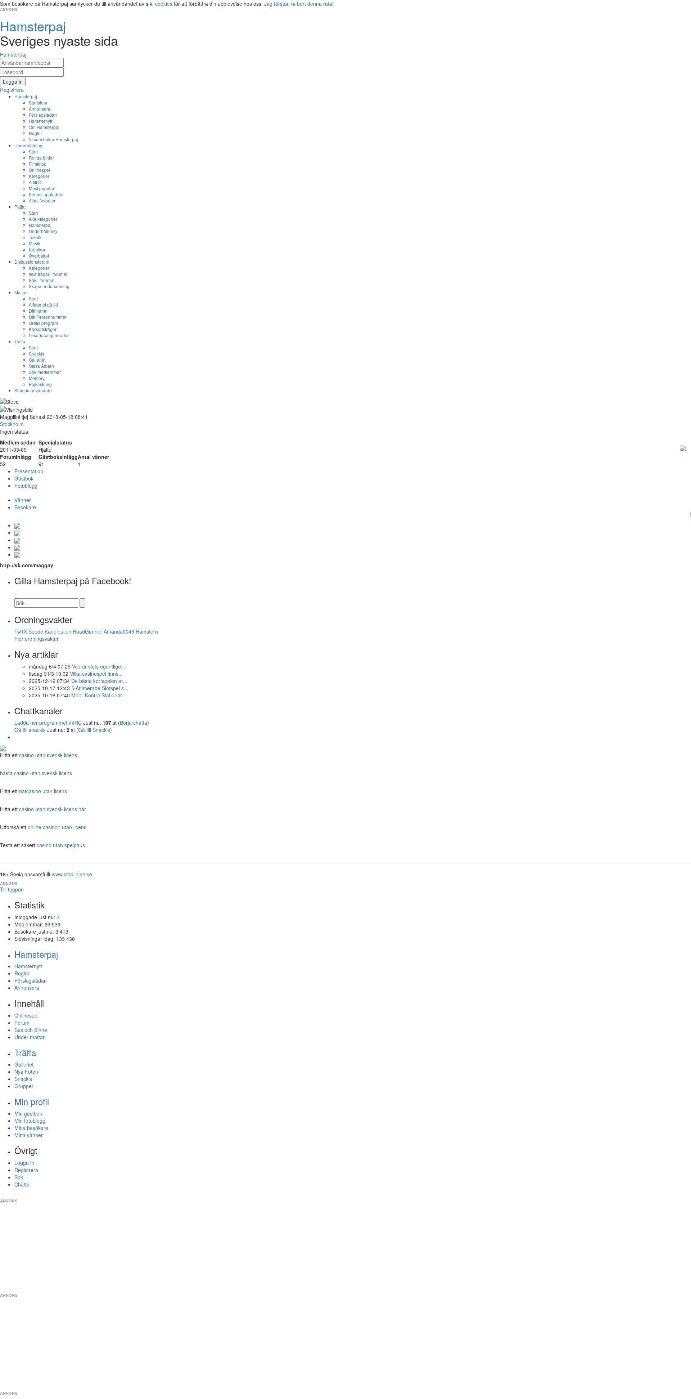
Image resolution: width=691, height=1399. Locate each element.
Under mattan (30, 1037)
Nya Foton (26, 1071)
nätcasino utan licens (43, 791)
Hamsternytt (40, 121)
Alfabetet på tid (43, 304)
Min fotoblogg (29, 1120)
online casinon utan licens (57, 827)
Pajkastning (40, 384)
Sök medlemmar (45, 372)
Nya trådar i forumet (48, 274)
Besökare (25, 507)
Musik (34, 243)
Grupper (23, 1086)
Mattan (21, 292)
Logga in (24, 1162)
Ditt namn (38, 311)
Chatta (22, 1184)
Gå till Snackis (94, 729)
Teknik (35, 237)
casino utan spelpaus (61, 845)
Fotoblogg (25, 485)
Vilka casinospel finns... (96, 673)
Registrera (26, 1170)
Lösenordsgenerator (49, 335)
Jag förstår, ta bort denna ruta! (299, 3)
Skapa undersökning (49, 286)
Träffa (19, 341)
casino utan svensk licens (48, 755)
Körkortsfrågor (43, 329)
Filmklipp (37, 164)
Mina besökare (31, 1127)
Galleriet (37, 360)
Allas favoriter (42, 200)
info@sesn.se (411, 1195)
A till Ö (35, 182)
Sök (18, 1177)
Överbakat (39, 255)
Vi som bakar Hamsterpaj (53, 139)
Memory (37, 378)
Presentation (28, 471)
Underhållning (28, 145)
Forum (22, 1022)
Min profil (31, 1101)
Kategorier (39, 176)
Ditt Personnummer (48, 317)
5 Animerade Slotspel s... (99, 688)
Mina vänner (28, 1135)
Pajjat (20, 207)
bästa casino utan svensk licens (36, 773)
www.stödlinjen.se (72, 874)
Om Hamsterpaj (44, 127)
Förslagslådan (43, 115)
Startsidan (39, 102)
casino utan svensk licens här (52, 809)
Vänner (22, 500)
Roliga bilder (41, 158)
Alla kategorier (43, 219)
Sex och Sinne (30, 1029)
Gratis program (43, 323)
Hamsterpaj (25, 96)
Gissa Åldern (41, 366)
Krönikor (37, 249)
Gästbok (23, 478)
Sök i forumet (41, 280)
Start (33, 151)
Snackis (36, 353)
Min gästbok (28, 1113)
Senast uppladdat (46, 194)
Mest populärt (42, 188)
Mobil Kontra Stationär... (98, 695)
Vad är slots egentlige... (98, 666)
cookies (163, 3)
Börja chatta (133, 722)
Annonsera (39, 109)
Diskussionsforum (31, 262)
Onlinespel (39, 170)
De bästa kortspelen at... (99, 680)
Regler (35, 133)
